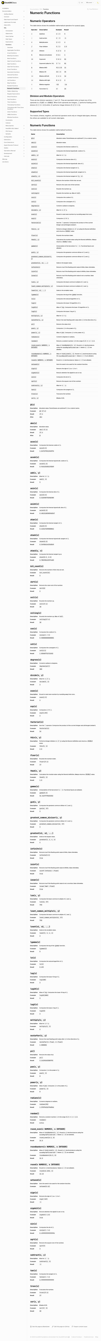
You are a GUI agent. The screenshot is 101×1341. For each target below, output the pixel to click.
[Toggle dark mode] (98, 2)
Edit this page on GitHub (61, 1326)
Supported (39, 111)
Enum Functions (12, 69)
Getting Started (8, 14)
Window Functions (12, 117)
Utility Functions (12, 114)
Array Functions (12, 53)
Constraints (9, 120)
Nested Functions (12, 86)
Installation (5, 8)
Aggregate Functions (13, 50)
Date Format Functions (14, 61)
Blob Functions (11, 58)
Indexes (8, 123)
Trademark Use (89, 1337)
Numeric (42, 21)
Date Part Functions (13, 67)
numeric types (79, 26)
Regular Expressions (13, 94)
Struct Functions (12, 96)
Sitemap (4, 159)
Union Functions (12, 112)
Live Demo (5, 162)
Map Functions (11, 83)
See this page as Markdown (41, 1326)
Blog (96, 1337)
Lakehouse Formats (10, 22)
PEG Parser (9, 131)
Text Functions (11, 99)
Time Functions (12, 102)
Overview (10, 47)
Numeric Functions (13, 88)
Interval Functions (12, 75)
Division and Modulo (47, 96)
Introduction (9, 31)
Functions (46, 9)
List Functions (11, 80)
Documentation (34, 9)
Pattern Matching (12, 91)
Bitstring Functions (13, 56)
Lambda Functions (12, 77)
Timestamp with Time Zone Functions (15, 108)
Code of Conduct (76, 1337)
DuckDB (63, 1337)
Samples (8, 134)
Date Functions (11, 64)
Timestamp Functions (13, 105)
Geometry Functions (13, 72)
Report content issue (80, 1326)
